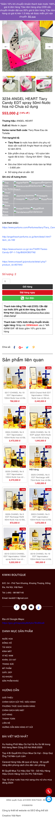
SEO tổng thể (37, 810)
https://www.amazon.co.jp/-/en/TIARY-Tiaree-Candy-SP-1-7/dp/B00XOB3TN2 (25, 250)
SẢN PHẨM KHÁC (10, 680)
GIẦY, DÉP (7, 672)
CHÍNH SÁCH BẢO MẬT (13, 710)
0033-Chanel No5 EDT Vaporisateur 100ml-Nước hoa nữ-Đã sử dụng (40, 395)
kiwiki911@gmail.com (18, 597)
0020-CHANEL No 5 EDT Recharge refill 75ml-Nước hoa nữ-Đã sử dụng (40, 477)
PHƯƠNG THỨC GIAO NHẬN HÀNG (18, 706)
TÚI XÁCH (6, 647)
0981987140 (49, 799)
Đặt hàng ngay (27, 292)
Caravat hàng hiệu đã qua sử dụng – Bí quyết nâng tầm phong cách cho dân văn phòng (25, 763)
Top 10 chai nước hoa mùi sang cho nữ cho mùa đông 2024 (27, 781)
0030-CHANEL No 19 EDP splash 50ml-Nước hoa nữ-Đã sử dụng (40, 435)
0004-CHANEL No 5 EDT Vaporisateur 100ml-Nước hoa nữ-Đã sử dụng (14, 435)
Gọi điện (29, 297)
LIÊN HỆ (6, 722)
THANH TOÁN (8, 718)
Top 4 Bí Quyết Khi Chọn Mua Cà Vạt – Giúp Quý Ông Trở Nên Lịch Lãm (27, 754)
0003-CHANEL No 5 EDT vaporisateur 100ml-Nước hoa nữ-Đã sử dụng (40, 517)
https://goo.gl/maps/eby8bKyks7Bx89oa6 (23, 622)
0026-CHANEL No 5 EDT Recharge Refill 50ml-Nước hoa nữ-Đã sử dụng (14, 517)
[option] (27, 46)
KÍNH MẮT (7, 651)
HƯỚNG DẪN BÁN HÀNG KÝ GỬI (17, 727)
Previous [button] (6, 46)
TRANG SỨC (8, 663)
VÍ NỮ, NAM (7, 655)
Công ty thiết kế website (14, 810)
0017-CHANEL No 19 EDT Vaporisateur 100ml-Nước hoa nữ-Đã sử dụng (14, 395)
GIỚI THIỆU (7, 697)
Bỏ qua (32, 16)
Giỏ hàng (27, 286)
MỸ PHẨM (6, 668)
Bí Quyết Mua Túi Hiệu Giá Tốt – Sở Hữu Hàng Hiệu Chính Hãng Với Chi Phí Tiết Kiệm (26, 772)
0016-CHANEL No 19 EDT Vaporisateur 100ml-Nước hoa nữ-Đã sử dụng (40, 556)
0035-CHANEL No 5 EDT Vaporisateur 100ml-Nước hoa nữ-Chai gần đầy (14, 474)
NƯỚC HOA (7, 638)
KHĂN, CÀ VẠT (9, 659)
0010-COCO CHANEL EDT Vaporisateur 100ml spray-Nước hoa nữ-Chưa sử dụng (15, 556)
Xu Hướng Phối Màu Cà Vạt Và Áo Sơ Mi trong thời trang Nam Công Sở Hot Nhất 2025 (26, 746)
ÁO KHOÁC (7, 676)
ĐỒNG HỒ (7, 642)
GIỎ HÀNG (7, 714)
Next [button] (49, 46)
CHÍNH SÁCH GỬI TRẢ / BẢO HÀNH (19, 701)
